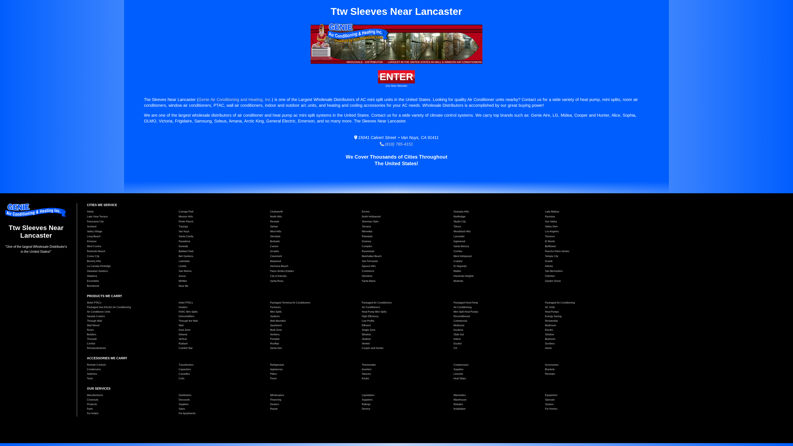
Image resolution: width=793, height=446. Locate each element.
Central (91, 343)
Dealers (274, 404)
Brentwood (93, 286)
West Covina (94, 246)
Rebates (458, 404)
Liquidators (368, 395)
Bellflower (550, 246)
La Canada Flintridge (99, 266)
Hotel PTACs (186, 302)
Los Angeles (552, 231)
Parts (90, 408)
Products (92, 404)
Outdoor (366, 339)
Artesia (549, 266)
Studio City (459, 221)
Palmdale (367, 236)
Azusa (182, 276)
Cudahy (457, 261)
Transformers (186, 364)
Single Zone (368, 330)
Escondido (93, 281)
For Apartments (187, 413)
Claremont (276, 256)
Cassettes (184, 373)
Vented (366, 343)
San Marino (185, 271)
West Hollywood (462, 256)
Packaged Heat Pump (465, 302)
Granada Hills (461, 211)
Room (90, 330)
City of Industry (278, 276)
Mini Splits (276, 311)
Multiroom (550, 325)
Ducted (457, 343)
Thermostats (369, 364)
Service (366, 408)
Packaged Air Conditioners (377, 302)
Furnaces (275, 307)
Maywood (275, 261)
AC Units (550, 307)
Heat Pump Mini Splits (374, 311)
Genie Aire (276, 348)
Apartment (276, 325)
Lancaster (459, 236)
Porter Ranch (186, 221)
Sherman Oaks (370, 221)
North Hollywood (371, 216)
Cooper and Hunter (372, 348)
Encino (366, 211)
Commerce (368, 271)
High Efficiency (370, 316)
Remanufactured (96, 348)
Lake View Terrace (97, 216)
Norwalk (183, 246)
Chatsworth (276, 211)
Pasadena (184, 241)
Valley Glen (551, 226)
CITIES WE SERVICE (102, 205)
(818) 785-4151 (398, 144)
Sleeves (366, 373)
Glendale (275, 236)
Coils (181, 378)
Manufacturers (95, 395)
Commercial (460, 320)
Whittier (183, 281)
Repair (274, 408)
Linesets (458, 373)
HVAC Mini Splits (188, 311)
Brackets (550, 369)
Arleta (90, 211)
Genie (548, 348)
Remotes (550, 373)
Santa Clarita (186, 236)
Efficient (366, 325)
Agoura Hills (369, 266)
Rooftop (274, 343)
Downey (366, 241)
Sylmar (274, 226)
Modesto (458, 281)
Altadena (92, 276)
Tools (90, 378)
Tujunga (183, 226)
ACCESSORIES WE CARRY (107, 358)
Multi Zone (276, 330)
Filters (273, 373)
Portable (275, 339)
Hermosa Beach (279, 266)
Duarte (549, 261)
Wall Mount (93, 325)
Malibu (457, 271)
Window (366, 334)
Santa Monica (461, 246)
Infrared (183, 334)
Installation (459, 408)
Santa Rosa (276, 281)
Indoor (457, 339)
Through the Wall (188, 320)
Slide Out (458, 334)
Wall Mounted (278, 320)
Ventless (275, 334)
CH (455, 348)
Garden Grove (553, 281)
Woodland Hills (462, 231)
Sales (182, 408)
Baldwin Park (186, 251)
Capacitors (185, 369)
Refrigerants (277, 364)
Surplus (549, 404)
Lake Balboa (552, 211)
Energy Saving (553, 316)
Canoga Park (186, 211)
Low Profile (368, 320)
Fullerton (550, 276)
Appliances (276, 369)
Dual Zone (184, 330)
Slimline (549, 334)
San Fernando (370, 261)
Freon (273, 378)
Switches (92, 373)
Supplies (458, 369)
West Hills (275, 231)
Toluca (457, 226)
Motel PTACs (94, 302)
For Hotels (93, 413)
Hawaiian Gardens (97, 271)
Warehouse (460, 399)
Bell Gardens (186, 256)
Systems (275, 316)
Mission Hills (186, 216)
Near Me (183, 286)
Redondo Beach (96, 251)
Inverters (367, 369)
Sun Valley (551, 221)
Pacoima (550, 216)
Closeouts (92, 399)
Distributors (185, 395)
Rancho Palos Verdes (557, 251)
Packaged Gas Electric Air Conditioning (109, 307)
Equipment (551, 395)
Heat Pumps (552, 311)
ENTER (396, 76)
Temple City (551, 256)
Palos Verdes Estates (282, 271)
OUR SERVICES (98, 388)
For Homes (551, 408)
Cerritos (457, 251)
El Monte (550, 241)
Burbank (275, 241)
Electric (549, 330)
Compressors (461, 364)
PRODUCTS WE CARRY (104, 296)
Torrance (550, 236)
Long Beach (94, 236)
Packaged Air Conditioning (560, 302)
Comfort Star (186, 348)
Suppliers (367, 399)
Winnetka (367, 231)
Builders (91, 334)
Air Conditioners (371, 307)
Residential (551, 320)
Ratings (366, 404)
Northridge (459, 216)
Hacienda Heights (463, 276)
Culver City (93, 256)
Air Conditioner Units (98, 311)
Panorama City (95, 221)
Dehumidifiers (186, 316)
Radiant (183, 343)
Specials (550, 399)
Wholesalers (277, 395)
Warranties (459, 395)
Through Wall (94, 320)
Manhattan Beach (372, 256)
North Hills (276, 216)
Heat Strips (459, 378)
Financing (275, 399)
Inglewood (459, 241)
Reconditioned (461, 316)
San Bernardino (554, 271)
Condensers (94, 369)
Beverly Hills (94, 261)
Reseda (274, 221)
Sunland (91, 226)
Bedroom (550, 339)
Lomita (182, 266)
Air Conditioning (462, 307)
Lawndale (184, 261)
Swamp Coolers (96, 316)
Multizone (458, 325)
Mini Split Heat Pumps (465, 311)
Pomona (91, 241)
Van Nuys (184, 231)
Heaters (183, 307)
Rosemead (368, 251)
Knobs (365, 378)
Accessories (552, 364)
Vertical (183, 339)
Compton (367, 246)
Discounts (184, 399)
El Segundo (460, 266)
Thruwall (92, 339)
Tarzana (366, 226)
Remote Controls (96, 364)
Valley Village (94, 231)
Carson (274, 246)
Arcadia (274, 251)
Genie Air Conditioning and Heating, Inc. (235, 99)
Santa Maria (368, 281)
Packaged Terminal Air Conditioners (290, 302)
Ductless (458, 330)
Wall (181, 325)
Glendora (367, 276)
